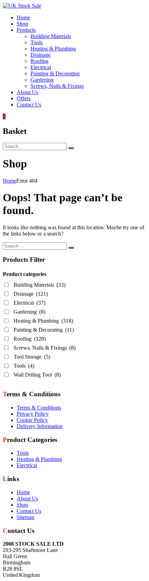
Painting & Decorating (55, 73)
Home (23, 17)
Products (26, 30)
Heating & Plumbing (53, 49)
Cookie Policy (32, 420)
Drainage (40, 55)
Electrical (40, 67)
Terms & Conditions (39, 408)
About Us (27, 92)
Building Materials (50, 36)
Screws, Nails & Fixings (57, 86)
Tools (36, 42)
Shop (22, 24)
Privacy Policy (33, 414)
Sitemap (25, 517)
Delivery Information (40, 426)
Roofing (39, 61)
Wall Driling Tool (37, 375)
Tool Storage (32, 357)
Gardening (42, 80)
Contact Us (29, 105)
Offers (23, 98)
